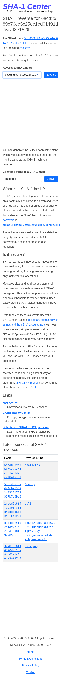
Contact (30, 672)
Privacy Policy (30, 665)
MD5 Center (10, 402)
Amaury (30, 484)
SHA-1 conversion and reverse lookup (30, 11)
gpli (28, 503)
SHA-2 (21, 382)
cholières (24, 47)
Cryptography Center (16, 412)
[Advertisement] (30, 113)
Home (30, 651)
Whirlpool (32, 382)
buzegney (31, 546)
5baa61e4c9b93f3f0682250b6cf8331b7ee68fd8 (31, 224)
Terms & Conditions (30, 658)
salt (34, 387)
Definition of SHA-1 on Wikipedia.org (26, 427)
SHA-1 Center (27, 6)
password (8, 220)
